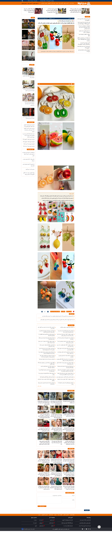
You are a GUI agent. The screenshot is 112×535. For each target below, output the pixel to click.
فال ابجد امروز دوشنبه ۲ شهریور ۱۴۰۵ (28, 139)
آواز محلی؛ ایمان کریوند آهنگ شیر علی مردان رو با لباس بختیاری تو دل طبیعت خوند (65, 331)
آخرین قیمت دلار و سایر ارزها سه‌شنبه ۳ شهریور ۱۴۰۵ (83, 47)
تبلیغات (29, 0)
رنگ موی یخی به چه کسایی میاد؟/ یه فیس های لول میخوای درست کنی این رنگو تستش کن (57, 316)
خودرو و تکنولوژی (45, 515)
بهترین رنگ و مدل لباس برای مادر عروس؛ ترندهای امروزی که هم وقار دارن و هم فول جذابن (56, 488)
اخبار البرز (42, 3)
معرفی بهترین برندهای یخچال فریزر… (85, 523)
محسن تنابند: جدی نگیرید (30, 169)
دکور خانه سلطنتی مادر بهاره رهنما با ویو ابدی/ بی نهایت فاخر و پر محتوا (29, 10)
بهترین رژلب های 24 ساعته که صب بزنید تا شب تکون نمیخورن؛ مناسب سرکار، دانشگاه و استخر (57, 198)
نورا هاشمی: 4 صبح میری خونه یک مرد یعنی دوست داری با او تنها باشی (28, 154)
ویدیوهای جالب (71, 325)
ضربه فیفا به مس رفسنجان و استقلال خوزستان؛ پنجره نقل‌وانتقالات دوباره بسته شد (83, 39)
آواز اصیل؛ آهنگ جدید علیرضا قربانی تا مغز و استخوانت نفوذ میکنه (47, 367)
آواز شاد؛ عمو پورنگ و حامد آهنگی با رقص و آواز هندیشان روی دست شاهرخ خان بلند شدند (47, 356)
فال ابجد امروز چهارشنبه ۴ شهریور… (67, 520)
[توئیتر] (45, 312)
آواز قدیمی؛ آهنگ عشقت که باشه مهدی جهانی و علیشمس (66, 356)
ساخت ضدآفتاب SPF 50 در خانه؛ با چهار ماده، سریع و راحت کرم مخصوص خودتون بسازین (68, 474)
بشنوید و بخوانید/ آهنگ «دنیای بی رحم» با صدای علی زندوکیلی (46, 380)
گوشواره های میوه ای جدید (55, 311)
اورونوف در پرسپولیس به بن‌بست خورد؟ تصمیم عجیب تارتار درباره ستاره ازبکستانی (84, 27)
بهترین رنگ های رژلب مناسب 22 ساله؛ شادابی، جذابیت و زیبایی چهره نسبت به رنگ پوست (68, 488)
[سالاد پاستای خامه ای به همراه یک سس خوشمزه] (68, 396)
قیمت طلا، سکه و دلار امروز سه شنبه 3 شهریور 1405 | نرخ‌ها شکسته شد (84, 23)
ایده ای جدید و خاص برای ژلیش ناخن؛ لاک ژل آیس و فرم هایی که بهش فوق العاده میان (56, 474)
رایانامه (73, 500)
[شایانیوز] (84, 3)
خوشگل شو (63, 311)
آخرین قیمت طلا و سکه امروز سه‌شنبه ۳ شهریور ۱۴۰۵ (83, 19)
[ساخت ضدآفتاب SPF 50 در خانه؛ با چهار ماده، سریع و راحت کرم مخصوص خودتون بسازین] (68, 468)
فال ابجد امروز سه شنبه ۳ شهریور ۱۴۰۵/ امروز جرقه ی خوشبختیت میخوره (29, 130)
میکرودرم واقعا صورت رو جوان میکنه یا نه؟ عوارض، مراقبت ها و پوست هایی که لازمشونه (56, 429)
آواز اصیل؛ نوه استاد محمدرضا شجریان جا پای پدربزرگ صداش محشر (46, 383)
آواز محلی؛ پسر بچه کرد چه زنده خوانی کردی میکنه (46, 359)
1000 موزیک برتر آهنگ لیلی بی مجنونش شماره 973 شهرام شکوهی (46, 363)
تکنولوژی (49, 3)
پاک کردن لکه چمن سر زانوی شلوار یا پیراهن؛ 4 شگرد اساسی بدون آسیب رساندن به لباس (43, 403)
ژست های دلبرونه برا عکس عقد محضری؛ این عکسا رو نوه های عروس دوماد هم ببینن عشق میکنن (56, 319)
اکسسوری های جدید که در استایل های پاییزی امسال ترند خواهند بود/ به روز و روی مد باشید (52, 11)
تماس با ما (35, 0)
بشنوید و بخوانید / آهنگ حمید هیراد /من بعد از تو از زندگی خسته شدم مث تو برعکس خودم (65, 335)
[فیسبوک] (42, 312)
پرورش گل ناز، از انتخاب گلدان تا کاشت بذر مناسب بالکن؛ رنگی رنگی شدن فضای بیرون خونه (56, 416)
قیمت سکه (41, 520)
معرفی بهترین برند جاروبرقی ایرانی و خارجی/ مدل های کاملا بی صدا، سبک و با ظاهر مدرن (56, 403)
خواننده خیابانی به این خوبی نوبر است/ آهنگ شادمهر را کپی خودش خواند (65, 363)
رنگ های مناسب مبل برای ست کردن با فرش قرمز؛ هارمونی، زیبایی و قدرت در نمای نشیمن (43, 429)
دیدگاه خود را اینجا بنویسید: (56, 495)
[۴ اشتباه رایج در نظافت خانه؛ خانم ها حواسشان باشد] (28, 71)
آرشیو (36, 526)
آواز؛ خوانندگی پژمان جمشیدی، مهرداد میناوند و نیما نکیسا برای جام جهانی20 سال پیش (46, 353)
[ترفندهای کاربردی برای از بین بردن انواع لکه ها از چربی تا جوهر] (28, 84)
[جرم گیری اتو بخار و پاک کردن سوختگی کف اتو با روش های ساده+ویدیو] (28, 97)
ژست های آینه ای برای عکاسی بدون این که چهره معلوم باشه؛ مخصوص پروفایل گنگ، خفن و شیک (56, 196)
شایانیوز (56, 529)
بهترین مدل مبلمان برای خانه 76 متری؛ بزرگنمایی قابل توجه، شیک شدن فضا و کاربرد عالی (75, 10)
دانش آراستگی (68, 311)
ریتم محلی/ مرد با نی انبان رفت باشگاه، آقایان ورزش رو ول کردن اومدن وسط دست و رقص (65, 360)
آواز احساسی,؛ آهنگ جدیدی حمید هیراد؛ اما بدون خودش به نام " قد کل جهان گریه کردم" (46, 349)
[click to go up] (99, 527)
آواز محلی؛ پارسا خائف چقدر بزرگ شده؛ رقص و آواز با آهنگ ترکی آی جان (65, 349)
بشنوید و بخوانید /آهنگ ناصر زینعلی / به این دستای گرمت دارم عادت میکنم (46, 342)
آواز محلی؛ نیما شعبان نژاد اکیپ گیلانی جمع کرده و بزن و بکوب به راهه (65, 353)
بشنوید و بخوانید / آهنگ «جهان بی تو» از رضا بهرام (65, 379)
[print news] (69, 83)
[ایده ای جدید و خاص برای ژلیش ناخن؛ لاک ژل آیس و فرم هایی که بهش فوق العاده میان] (56, 468)
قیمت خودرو (52, 520)
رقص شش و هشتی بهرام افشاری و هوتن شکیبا (47, 377)
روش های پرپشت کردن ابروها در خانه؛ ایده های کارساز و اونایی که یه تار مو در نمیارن (43, 488)
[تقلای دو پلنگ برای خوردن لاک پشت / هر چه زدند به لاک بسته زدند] (56, 436)
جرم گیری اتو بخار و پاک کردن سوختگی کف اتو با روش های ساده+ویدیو (29, 103)
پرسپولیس (40, 523)
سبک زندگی (53, 3)
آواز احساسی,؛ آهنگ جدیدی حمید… (85, 520)
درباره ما (32, 0)
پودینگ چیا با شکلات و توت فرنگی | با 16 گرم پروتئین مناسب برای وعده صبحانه (28, 37)
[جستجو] (22, 0)
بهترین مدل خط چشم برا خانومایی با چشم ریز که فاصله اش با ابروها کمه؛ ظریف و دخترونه (58, 200)
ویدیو (46, 3)
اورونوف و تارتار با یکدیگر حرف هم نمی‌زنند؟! (84, 50)
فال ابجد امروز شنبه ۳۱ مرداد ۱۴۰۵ (29, 144)
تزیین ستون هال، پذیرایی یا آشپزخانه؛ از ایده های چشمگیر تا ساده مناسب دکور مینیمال (69, 443)
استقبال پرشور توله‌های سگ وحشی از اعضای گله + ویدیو (65, 383)
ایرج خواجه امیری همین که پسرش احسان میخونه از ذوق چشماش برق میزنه (65, 367)
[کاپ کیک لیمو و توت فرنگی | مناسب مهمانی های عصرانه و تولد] (28, 45)
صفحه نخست (71, 3)
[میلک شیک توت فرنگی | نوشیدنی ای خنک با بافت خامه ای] (68, 409)
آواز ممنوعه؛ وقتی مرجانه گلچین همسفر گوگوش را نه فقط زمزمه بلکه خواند (46, 335)
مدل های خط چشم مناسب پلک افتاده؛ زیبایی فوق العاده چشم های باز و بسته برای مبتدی (43, 461)
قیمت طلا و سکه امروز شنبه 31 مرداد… (85, 526)
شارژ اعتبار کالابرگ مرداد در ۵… (68, 526)
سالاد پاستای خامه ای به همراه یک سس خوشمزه (68, 402)
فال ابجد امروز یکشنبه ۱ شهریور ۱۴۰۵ (28, 141)
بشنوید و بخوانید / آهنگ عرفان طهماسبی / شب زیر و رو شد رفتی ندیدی (65, 345)
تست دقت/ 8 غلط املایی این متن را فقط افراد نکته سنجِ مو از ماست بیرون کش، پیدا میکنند (28, 135)
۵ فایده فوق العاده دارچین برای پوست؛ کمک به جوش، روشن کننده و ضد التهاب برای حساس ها (43, 474)
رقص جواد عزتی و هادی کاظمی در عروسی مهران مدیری (64, 377)
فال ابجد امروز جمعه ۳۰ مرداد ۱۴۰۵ (28, 146)
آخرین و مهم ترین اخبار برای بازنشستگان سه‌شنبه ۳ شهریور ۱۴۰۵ (84, 43)
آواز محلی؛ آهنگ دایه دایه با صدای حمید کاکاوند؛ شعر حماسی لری (46, 328)
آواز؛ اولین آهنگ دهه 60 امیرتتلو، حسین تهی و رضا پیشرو (46, 374)
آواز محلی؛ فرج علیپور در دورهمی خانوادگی (66, 327)
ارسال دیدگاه (42, 506)
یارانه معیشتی (41, 525)
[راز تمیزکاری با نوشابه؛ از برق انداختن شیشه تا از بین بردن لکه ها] (28, 112)
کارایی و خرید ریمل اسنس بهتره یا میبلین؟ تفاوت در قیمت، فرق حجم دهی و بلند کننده (68, 461)
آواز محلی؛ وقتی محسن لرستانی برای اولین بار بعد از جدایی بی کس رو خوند (65, 342)
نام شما (73, 495)
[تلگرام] (48, 312)
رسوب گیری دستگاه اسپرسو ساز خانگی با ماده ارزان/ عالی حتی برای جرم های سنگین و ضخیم (68, 429)
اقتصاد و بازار (61, 3)
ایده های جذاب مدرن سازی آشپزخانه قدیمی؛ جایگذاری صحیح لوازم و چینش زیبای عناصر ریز (43, 416)
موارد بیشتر (39, 386)
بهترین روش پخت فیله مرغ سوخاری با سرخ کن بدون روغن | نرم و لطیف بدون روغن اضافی (28, 26)
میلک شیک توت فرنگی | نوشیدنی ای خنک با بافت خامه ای (68, 415)
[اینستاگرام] (88, 529)
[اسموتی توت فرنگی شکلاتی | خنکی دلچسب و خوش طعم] (28, 56)
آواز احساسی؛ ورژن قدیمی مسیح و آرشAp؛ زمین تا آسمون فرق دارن (46, 370)
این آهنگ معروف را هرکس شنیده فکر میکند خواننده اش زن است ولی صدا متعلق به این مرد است (65, 374)
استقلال (52, 525)
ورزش (57, 3)
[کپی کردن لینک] (73, 84)
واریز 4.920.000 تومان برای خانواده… (67, 523)
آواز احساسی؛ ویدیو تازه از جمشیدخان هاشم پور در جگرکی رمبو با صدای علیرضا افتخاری (46, 331)
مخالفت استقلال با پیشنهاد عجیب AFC (84, 35)
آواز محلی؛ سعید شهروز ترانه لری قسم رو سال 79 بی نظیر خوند (65, 338)
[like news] (39, 83)
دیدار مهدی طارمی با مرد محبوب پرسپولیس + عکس (84, 31)
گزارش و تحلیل (66, 3)
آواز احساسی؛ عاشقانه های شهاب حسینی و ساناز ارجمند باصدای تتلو (47, 345)
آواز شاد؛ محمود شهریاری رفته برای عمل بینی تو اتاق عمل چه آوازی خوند (46, 338)
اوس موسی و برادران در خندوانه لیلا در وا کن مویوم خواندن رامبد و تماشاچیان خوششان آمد (65, 370)
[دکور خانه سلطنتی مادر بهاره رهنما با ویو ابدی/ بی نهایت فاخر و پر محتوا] (39, 11)
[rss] (90, 529)
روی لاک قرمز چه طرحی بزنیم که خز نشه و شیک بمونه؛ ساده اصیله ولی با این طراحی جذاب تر (56, 461)
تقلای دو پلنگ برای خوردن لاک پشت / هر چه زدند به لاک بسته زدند (57, 443)
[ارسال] (71, 84)
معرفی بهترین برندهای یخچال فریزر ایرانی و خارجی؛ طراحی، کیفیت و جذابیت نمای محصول (44, 443)
